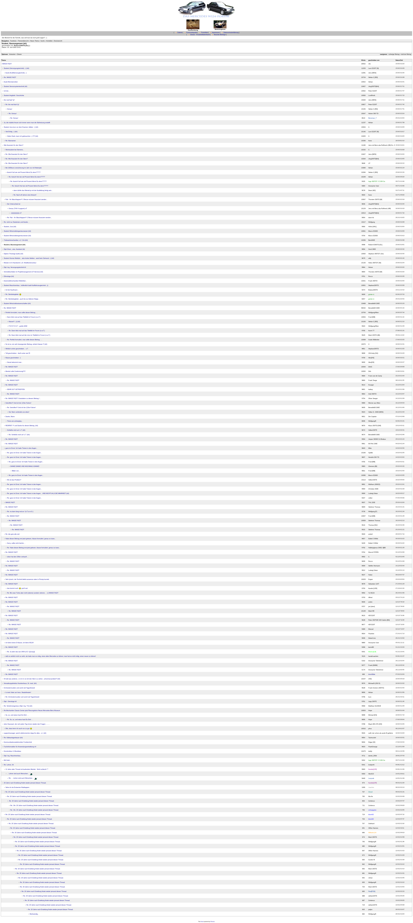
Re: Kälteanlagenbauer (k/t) (13, 737)
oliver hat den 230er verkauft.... (17, 557)
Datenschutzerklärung (231, 32)
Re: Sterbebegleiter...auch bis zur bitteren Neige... (22, 299)
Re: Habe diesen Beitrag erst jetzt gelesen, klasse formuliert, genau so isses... (33, 548)
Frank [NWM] (372, 665)
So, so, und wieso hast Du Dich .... (17, 715)
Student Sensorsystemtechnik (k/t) (15, 86)
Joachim (371, 787)
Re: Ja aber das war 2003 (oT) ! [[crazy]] (21, 652)
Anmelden (49, 41)
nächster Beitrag (406, 54)
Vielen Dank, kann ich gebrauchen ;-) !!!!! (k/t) (22, 136)
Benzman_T (372, 118)
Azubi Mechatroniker (11, 82)
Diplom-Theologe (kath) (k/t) (13, 254)
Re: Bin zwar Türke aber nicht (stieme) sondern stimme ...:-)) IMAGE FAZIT (32, 593)
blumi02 (371, 814)
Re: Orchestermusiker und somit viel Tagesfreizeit (22, 697)
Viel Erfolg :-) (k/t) (11, 131)
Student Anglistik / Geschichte (14, 95)
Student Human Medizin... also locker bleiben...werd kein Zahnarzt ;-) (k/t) (29, 258)
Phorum (212, 921)
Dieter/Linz (372, 638)
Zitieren (19, 54)
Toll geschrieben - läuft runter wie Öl (17, 353)
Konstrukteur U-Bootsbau (12, 751)
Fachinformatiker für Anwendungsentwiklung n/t (20, 746)
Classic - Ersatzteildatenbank (200, 34)
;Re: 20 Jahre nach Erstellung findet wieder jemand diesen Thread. (31, 801)
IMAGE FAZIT (7, 64)
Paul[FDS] (371, 891)
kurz (369, 697)
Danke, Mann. (10, 416)
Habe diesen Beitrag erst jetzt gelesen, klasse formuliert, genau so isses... (30, 538)
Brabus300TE (373, 290)
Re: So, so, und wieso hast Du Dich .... (20, 719)
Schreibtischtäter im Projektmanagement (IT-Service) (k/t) (23, 272)
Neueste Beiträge (219, 34)
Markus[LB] (372, 652)
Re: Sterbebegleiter (12, 294)
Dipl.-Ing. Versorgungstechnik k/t (15, 267)
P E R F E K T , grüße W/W (18, 326)
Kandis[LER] (372, 769)
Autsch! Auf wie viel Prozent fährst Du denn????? (24, 172)
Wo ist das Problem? (14, 480)
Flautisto (371, 633)
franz (370, 140)
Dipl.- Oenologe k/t (10, 701)
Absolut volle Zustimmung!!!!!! (15, 371)
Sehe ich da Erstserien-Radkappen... (18, 787)
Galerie (180, 32)
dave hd (371, 217)
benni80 (371, 647)
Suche (43, 41)
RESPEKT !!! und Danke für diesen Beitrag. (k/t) (21, 425)
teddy (370, 751)
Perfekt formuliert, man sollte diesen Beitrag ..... (21, 312)
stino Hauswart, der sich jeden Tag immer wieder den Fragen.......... (27, 724)
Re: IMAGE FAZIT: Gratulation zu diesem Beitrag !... (23, 398)
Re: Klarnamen (10, 140)
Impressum (215, 32)
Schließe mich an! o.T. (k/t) (16, 430)
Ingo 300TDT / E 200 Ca (376, 181)
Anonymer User (373, 186)
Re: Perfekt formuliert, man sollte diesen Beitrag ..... (24, 339)
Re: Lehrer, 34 (9, 765)
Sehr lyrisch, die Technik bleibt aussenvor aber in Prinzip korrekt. (27, 579)
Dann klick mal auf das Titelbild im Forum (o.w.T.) (23, 317)
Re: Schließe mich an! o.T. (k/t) (19, 434)
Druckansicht (58, 41)
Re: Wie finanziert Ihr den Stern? (16, 154)
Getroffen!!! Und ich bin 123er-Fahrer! (18, 403)
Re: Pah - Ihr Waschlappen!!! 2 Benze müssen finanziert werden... (29, 217)
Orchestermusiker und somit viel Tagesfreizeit (19, 688)
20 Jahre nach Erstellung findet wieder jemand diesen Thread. (25, 783)
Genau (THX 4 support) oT (18, 208)
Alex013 (371, 774)
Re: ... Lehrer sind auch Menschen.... (21, 778)
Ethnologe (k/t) (9, 276)
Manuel (370, 629)
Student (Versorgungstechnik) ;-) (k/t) (16, 68)
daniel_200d (372, 756)
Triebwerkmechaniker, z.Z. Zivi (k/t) (16, 240)
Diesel (370, 792)
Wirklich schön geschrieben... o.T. (16, 349)
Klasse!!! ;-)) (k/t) (14, 321)
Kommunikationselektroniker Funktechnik (18, 742)
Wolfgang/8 (372, 421)
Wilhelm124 (372, 832)
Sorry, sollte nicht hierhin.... (16, 543)
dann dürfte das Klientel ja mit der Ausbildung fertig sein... (33, 190)
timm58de (371, 674)
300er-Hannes (373, 828)
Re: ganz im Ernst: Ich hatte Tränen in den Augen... (24, 453)
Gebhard (371, 823)
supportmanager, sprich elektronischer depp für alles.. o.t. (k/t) (25, 733)
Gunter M (371, 860)
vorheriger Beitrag (393, 54)
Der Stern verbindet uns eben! (19, 412)
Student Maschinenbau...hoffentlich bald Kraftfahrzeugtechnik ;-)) (26, 285)
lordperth (371, 765)
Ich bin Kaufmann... (12, 290)
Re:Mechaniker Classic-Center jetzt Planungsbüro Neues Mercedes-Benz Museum (32, 710)
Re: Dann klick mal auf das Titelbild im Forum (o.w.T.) (27, 330)
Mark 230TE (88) (374, 335)
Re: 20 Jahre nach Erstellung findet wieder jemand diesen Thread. (28, 792)
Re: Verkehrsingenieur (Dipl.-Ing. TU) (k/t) (18, 706)
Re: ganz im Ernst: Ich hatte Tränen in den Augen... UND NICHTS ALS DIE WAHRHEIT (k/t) (38, 493)
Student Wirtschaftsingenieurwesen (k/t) (17, 231)
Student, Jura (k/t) (10, 226)
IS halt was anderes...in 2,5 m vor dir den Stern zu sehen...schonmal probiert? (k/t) (32, 679)
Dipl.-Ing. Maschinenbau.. (12, 756)
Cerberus (371, 801)
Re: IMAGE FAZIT (10, 77)
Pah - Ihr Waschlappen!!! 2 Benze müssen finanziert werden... (26, 199)
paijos (370, 909)
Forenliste (204, 32)
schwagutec (372, 810)
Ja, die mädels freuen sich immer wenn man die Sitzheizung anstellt (27, 122)
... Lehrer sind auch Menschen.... (18, 773)
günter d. (371, 294)
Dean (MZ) (372, 190)
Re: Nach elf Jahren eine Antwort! (25, 195)
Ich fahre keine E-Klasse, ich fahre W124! (19, 642)
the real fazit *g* (9, 100)
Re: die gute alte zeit (12, 534)
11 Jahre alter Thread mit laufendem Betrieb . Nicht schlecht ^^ (26, 769)
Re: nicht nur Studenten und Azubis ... (17, 222)
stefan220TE (372, 896)
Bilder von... (16, 471)
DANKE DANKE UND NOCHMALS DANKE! (24, 466)
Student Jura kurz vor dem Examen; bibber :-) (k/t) (21, 127)
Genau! (9, 109)
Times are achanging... (15, 421)
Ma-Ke (370, 796)
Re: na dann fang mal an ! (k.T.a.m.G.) (20, 511)
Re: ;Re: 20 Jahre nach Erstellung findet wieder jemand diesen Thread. (34, 805)
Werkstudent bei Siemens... (14, 150)
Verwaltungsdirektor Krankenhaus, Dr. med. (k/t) (20, 683)
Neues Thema (34, 41)
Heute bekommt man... (15, 362)
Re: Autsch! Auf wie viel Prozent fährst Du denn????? (27, 177)
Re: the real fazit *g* (12, 104)
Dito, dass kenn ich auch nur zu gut (17, 728)
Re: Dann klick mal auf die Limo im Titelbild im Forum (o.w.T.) (29, 335)
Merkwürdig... (34, 914)
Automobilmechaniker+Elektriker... (15, 281)
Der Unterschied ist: (14, 204)
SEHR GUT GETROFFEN (16, 389)
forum (202, 921)
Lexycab (371, 778)
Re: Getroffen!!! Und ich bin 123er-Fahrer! (21, 407)
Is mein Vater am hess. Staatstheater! (18, 692)
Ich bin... (7, 91)
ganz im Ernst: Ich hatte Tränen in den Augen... (21, 448)
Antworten (12, 54)
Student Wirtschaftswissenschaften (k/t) (17, 303)
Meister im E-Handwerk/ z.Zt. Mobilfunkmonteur (20, 263)
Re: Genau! (13, 113)
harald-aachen (373, 656)
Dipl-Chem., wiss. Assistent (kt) (14, 249)
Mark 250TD (372, 837)
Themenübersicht (23, 41)
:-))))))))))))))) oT (16, 213)
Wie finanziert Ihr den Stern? (13, 145)
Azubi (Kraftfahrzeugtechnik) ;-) (16, 73)
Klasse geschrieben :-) (13, 358)
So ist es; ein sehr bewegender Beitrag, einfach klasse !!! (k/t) (26, 344)
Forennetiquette (192, 32)
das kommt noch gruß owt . (17, 588)
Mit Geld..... (8, 760)
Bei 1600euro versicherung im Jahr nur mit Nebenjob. (23, 168)
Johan (370, 878)
